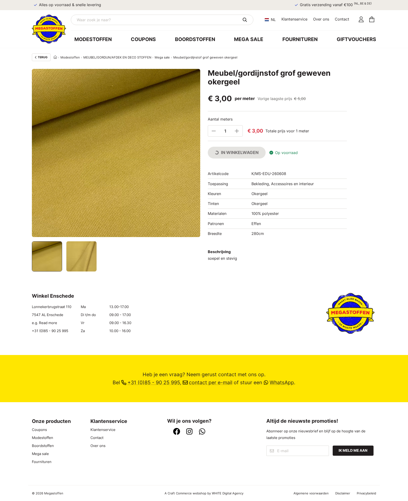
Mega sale (248, 39)
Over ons (321, 19)
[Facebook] (176, 432)
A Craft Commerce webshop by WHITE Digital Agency (204, 493)
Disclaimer (342, 493)
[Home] (55, 57)
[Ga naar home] (51, 29)
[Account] (361, 20)
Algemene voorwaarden (311, 493)
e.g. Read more (44, 323)
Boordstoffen (195, 39)
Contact (342, 19)
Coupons (143, 39)
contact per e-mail (210, 382)
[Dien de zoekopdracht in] (245, 20)
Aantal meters (220, 119)
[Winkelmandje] (371, 20)
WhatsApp (282, 382)
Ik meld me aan (353, 450)
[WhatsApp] (202, 432)
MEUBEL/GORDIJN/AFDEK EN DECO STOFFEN (117, 57)
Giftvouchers (356, 39)
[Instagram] (189, 432)
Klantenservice (294, 19)
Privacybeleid (366, 493)
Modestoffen (93, 39)
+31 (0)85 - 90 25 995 (50, 331)
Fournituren (300, 39)
